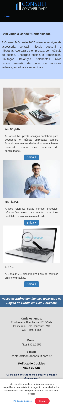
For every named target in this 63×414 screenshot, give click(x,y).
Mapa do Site (32, 367)
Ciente (42, 401)
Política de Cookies (31, 363)
